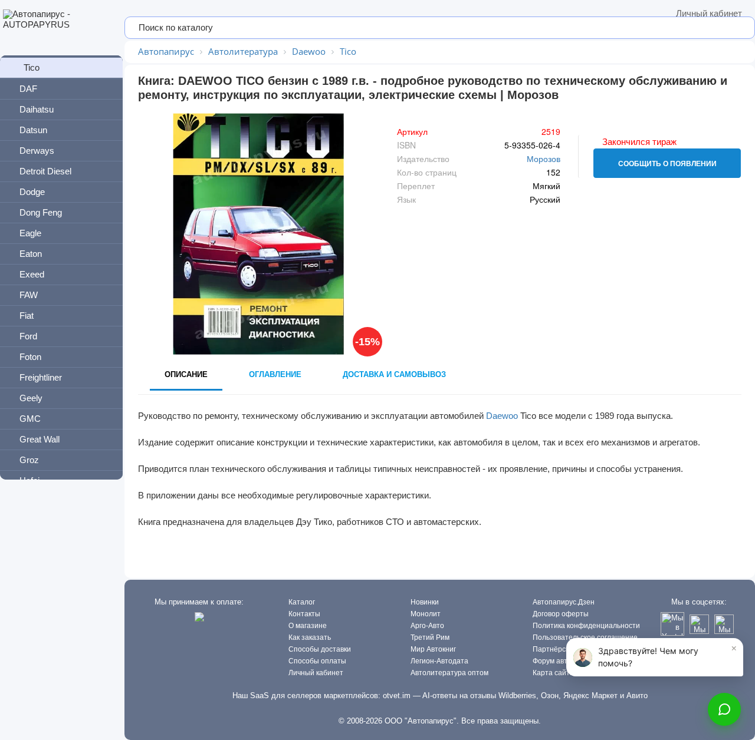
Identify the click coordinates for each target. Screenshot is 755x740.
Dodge (32, 192)
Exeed (31, 274)
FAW (28, 295)
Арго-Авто (427, 626)
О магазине (307, 626)
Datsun (33, 130)
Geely (30, 398)
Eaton (30, 254)
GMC (30, 419)
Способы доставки (319, 649)
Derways (36, 151)
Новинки (425, 602)
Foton (30, 357)
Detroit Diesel (45, 171)
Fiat (26, 315)
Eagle (30, 233)
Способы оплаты (317, 661)
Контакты (304, 614)
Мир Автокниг (433, 649)
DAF (28, 89)
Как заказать (309, 637)
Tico (32, 67)
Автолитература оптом (449, 673)
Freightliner (40, 377)
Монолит (426, 614)
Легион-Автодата (439, 661)
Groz (29, 460)
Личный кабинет (709, 13)
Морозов (543, 158)
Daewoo (502, 416)
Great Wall (39, 439)
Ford (28, 336)
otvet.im (397, 695)
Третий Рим (430, 637)
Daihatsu (36, 109)
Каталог (301, 602)
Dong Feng (40, 212)
